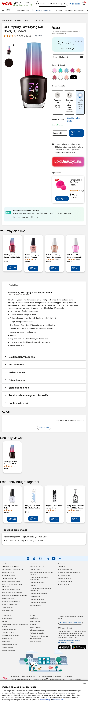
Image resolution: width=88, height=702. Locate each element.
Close (83, 683)
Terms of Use (58, 700)
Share (40, 35)
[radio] (54, 70)
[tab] (9, 50)
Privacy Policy (45, 700)
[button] (73, 77)
